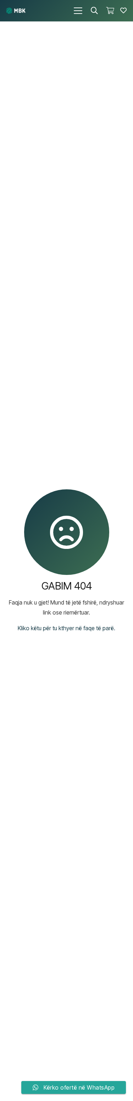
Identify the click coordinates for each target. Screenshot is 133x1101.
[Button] (123, 11)
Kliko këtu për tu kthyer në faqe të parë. (66, 628)
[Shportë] (110, 10)
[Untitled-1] (16, 10)
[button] (78, 10)
